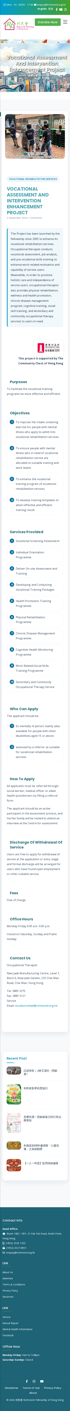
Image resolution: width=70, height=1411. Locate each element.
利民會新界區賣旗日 (36, 1088)
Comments (36, 217)
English (42, 8)
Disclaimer (11, 1388)
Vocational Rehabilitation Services (33, 179)
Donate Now (48, 22)
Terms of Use (31, 1388)
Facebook (8, 1335)
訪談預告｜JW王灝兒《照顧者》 (40, 1072)
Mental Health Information (17, 1329)
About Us (8, 1272)
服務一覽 (33, 75)
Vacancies (8, 1296)
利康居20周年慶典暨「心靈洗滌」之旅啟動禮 (41, 1147)
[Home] (19, 23)
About (33, 1393)
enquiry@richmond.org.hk (20, 1252)
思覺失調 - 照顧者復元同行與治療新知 (42, 1118)
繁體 (50, 8)
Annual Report (11, 1323)
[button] (35, 136)
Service (7, 1317)
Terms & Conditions (14, 1284)
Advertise (8, 1278)
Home (22, 75)
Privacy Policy (10, 1290)
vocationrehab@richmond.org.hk (36, 1006)
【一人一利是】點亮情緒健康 (41, 1163)
